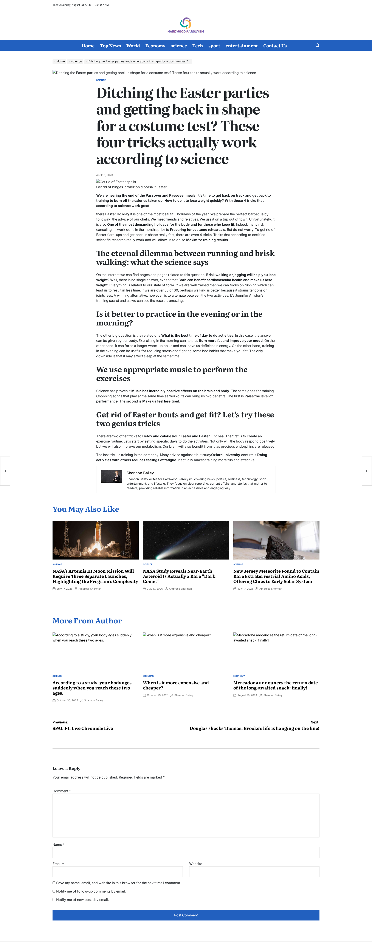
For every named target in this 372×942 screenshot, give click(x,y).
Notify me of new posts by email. (82, 899)
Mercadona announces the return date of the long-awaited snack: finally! (275, 685)
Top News (110, 45)
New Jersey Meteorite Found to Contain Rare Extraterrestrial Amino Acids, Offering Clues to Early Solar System (276, 575)
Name (59, 844)
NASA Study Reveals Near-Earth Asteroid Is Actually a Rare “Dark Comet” (179, 575)
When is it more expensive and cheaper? (176, 685)
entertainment (242, 45)
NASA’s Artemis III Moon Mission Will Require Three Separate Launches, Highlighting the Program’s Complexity (95, 575)
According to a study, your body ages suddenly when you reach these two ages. (92, 687)
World (133, 45)
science (179, 45)
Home (88, 45)
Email (58, 864)
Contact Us (275, 45)
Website (195, 864)
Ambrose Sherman (90, 588)
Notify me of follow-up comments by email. (91, 891)
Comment (62, 791)
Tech (197, 45)
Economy (155, 45)
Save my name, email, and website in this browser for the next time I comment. (118, 883)
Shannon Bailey (93, 700)
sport (214, 45)
